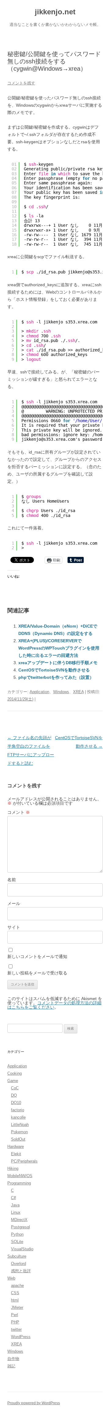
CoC (15, 1088)
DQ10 (16, 1102)
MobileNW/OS (19, 1176)
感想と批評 (21, 1271)
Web (11, 1278)
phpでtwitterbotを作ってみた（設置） (56, 677)
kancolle (18, 1117)
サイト (13, 927)
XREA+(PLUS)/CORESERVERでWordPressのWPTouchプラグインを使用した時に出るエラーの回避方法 (58, 648)
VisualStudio (22, 1249)
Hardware (15, 1146)
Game (12, 1080)
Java (15, 1205)
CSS (15, 1293)
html (15, 1300)
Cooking (14, 1073)
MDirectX (19, 1219)
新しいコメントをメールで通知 (37, 956)
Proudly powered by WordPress (33, 1403)
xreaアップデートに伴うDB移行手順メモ (57, 662)
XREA (78, 691)
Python (17, 1234)
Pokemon (19, 1132)
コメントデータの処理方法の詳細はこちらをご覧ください (54, 1005)
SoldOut (18, 1139)
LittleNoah (20, 1124)
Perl (14, 1314)
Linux (15, 1212)
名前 (11, 879)
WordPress (21, 1336)
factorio (17, 1110)
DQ (14, 1095)
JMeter (17, 1307)
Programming (19, 1183)
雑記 (11, 1366)
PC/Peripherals (24, 1161)
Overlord (18, 1263)
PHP (15, 1322)
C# (13, 1197)
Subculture (16, 1256)
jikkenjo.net (55, 12)
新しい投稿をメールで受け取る (37, 973)
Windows (61, 691)
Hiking (12, 1168)
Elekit (16, 1154)
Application (39, 691)
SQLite (17, 1241)
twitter (16, 1329)
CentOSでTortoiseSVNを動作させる (54, 670)
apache (17, 1285)
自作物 (13, 1358)
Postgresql (20, 1227)
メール (13, 903)
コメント (18, 812)
